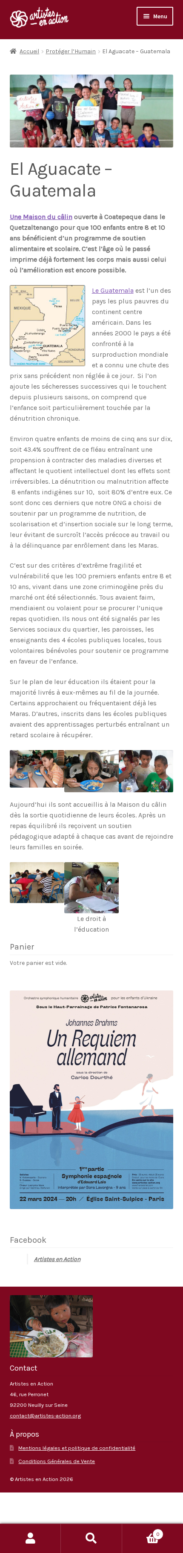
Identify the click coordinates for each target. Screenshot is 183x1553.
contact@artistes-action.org (45, 1415)
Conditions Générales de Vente (56, 1461)
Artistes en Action (57, 1259)
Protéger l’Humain (71, 51)
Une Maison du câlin (41, 217)
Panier (141, 1531)
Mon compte (30, 1538)
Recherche (91, 1538)
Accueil (29, 51)
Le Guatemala (113, 290)
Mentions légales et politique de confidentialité (76, 1448)
